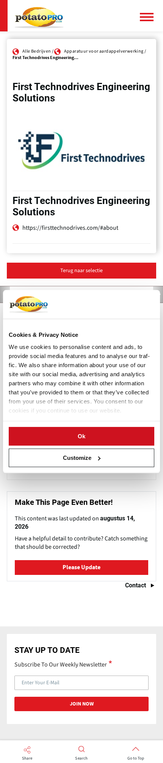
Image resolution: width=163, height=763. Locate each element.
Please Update (81, 567)
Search (81, 758)
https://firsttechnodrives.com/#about (70, 228)
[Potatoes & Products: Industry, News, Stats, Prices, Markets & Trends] (39, 15)
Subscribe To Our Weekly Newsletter (60, 664)
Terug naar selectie (81, 270)
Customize (77, 458)
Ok (81, 436)
